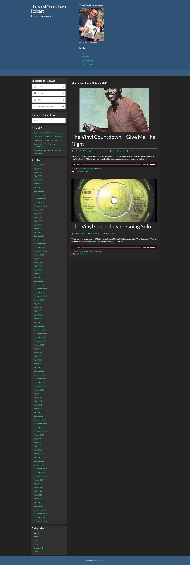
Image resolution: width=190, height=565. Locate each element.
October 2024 (39, 247)
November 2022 (40, 333)
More (86, 171)
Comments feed (87, 60)
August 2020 (39, 435)
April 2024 (38, 270)
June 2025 (38, 217)
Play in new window (86, 168)
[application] (114, 164)
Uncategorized (95, 233)
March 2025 (38, 228)
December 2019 (40, 465)
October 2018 (39, 517)
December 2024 (40, 240)
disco (97, 151)
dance (93, 151)
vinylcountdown (134, 151)
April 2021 (38, 405)
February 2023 (39, 322)
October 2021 (39, 382)
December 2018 (40, 510)
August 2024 (39, 255)
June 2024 (38, 262)
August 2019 (39, 480)
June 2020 (38, 442)
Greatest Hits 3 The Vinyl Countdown (48, 136)
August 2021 (39, 390)
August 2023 (39, 300)
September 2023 (40, 296)
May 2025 (38, 221)
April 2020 (38, 450)
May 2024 (38, 266)
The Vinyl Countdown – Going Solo (111, 226)
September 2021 (40, 386)
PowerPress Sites (99, 560)
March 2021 (38, 408)
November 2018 (40, 513)
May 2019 (38, 491)
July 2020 (37, 438)
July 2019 (37, 483)
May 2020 (38, 446)
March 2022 (38, 363)
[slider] (153, 164)
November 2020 (40, 423)
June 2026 (38, 172)
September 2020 (40, 431)
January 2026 (39, 191)
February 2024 (39, 277)
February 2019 (39, 502)
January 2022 (39, 371)
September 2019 (40, 476)
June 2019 (38, 487)
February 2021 (39, 412)
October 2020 (39, 427)
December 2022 (40, 330)
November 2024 (40, 243)
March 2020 (38, 453)
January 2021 (39, 416)
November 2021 (40, 378)
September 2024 (40, 251)
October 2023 (39, 292)
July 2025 (37, 213)
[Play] (74, 164)
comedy (37, 533)
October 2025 (39, 202)
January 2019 (39, 506)
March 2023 (38, 318)
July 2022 (37, 348)
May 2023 (38, 311)
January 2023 (39, 326)
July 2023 (37, 303)
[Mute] (148, 164)
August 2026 (39, 165)
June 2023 (38, 307)
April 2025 (38, 225)
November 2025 (40, 198)
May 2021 (38, 401)
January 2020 (39, 461)
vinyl (106, 151)
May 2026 (38, 176)
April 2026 (38, 180)
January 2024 (39, 281)
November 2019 (40, 468)
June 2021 (38, 397)
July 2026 (37, 168)
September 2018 (40, 521)
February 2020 (39, 457)
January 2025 (39, 236)
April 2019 (38, 495)
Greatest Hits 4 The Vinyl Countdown (48, 133)
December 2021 (40, 375)
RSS (81, 171)
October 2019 (39, 472)
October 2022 (39, 337)
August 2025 (39, 210)
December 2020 (40, 420)
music (102, 151)
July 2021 (37, 393)
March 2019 (38, 498)
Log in (83, 53)
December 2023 (40, 285)
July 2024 (37, 258)
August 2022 (39, 345)
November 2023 (40, 288)
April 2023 (38, 315)
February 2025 (39, 232)
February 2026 (39, 187)
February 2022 (39, 367)
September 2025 (40, 206)
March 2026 (38, 183)
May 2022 (38, 356)
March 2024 (38, 273)
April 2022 (38, 360)
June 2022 (38, 352)
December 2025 (40, 195)
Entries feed (85, 56)
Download (98, 168)
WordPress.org (87, 64)
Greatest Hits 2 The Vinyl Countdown (48, 140)
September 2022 (40, 341)
